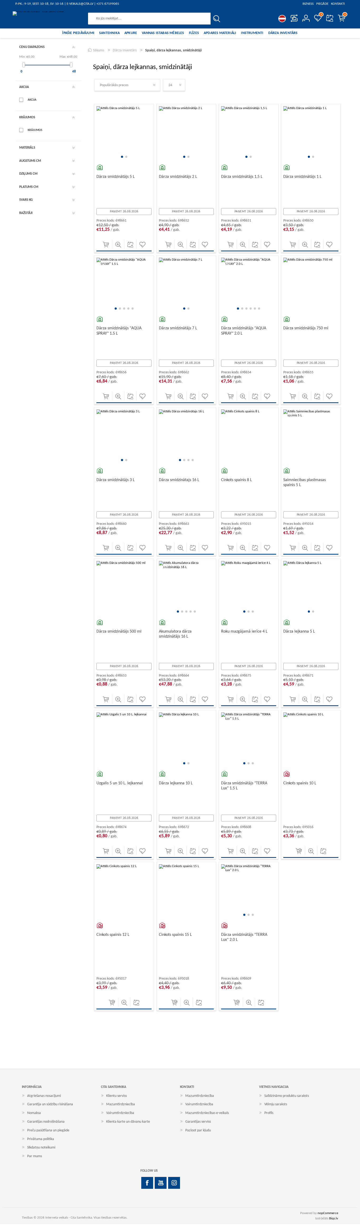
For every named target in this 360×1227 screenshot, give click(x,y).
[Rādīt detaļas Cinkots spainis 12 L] (124, 891)
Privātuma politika (40, 1139)
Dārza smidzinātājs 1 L (302, 177)
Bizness (308, 4)
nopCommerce (328, 1213)
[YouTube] (161, 1183)
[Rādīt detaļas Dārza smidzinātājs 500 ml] (124, 588)
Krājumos (35, 130)
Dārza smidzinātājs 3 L (115, 480)
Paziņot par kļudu (198, 1130)
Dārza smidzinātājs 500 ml (119, 631)
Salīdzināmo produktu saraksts (329, 18)
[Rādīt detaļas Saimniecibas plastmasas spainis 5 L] (310, 437)
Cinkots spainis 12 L (112, 935)
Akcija (32, 99)
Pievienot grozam (106, 245)
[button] (122, 157)
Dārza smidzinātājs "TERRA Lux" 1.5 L (244, 785)
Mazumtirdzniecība (120, 1104)
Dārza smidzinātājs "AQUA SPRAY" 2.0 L (243, 330)
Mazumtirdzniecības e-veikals (207, 1113)
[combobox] (149, 19)
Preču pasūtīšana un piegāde (48, 1130)
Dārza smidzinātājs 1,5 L (241, 177)
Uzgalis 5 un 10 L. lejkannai (119, 783)
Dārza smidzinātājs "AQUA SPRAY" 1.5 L (119, 330)
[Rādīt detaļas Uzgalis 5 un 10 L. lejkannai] (124, 740)
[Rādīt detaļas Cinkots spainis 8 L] (248, 437)
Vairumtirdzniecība (120, 1113)
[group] (124, 133)
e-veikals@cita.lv (80, 4)
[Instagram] (174, 1183)
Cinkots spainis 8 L (236, 480)
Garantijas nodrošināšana (46, 1122)
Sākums (98, 50)
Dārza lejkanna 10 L (176, 783)
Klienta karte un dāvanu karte (128, 1122)
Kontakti (338, 4)
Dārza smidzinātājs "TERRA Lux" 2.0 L (244, 937)
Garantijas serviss (198, 1122)
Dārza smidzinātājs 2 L (178, 177)
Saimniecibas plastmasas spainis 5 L (304, 482)
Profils (268, 1113)
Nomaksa (34, 1113)
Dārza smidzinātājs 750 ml (305, 328)
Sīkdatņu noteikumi (41, 1148)
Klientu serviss (116, 1096)
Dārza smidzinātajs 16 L (179, 480)
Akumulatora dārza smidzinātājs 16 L (175, 634)
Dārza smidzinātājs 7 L (178, 328)
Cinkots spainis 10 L (299, 783)
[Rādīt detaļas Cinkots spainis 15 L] (186, 891)
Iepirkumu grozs (345, 14)
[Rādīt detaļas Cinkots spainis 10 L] (310, 740)
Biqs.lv (333, 1218)
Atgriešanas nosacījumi (44, 1096)
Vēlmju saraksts (275, 1104)
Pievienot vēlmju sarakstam (142, 245)
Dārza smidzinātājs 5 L (115, 177)
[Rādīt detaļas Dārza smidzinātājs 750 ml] (310, 285)
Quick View (118, 245)
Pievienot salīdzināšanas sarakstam (130, 245)
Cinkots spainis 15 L (175, 935)
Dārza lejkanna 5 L (299, 631)
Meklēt (216, 19)
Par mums (34, 1156)
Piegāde (322, 4)
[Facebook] (147, 1183)
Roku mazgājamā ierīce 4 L (244, 631)
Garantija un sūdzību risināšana (50, 1104)
